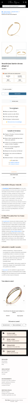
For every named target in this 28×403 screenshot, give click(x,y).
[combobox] (13, 6)
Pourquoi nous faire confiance (9, 380)
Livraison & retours (14, 164)
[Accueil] (2, 11)
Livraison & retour (6, 385)
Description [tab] (14, 171)
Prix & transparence (6, 383)
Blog (3, 364)
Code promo (4, 362)
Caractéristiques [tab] (14, 174)
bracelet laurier (6, 221)
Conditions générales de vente (9, 395)
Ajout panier (17, 93)
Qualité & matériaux (14, 162)
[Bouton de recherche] (25, 6)
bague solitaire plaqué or (16, 231)
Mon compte (4, 372)
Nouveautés (4, 361)
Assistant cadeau (6, 370)
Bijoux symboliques (17, 325)
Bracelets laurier (6, 325)
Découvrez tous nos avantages (15, 122)
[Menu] (2, 2)
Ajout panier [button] (20, 315)
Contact (3, 374)
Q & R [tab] (14, 177)
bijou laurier (5, 269)
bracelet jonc (6, 188)
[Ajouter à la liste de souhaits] (24, 286)
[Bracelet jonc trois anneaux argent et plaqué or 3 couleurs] (14, 296)
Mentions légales (6, 391)
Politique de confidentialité (8, 393)
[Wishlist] (23, 2)
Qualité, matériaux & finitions (8, 382)
